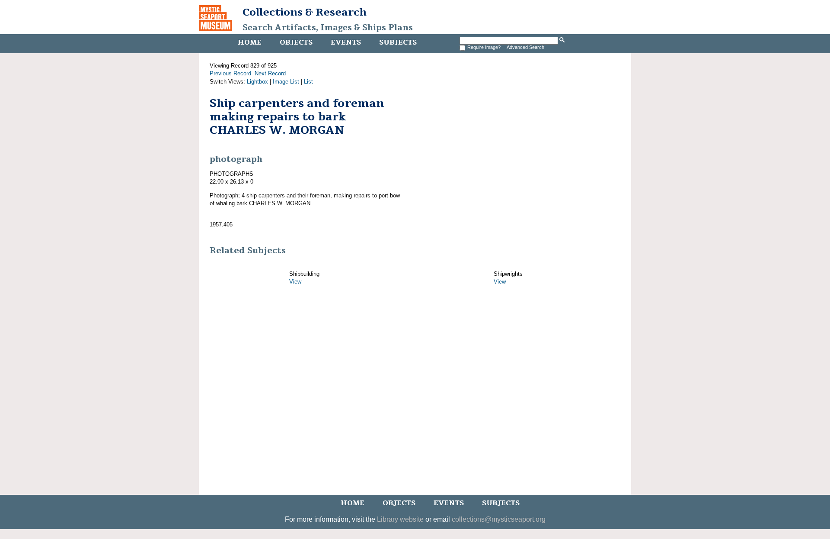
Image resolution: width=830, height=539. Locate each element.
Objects (296, 42)
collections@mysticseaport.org (499, 519)
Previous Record (230, 73)
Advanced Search (525, 47)
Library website (400, 519)
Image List (286, 81)
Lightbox (257, 81)
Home (250, 42)
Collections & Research (305, 12)
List (308, 81)
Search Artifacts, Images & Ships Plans (328, 27)
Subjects (398, 42)
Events (346, 42)
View (295, 281)
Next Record (270, 73)
